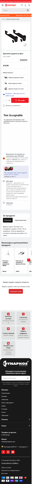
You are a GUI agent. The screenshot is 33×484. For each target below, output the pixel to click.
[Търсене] (28, 10)
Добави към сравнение (12, 105)
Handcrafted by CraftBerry (9, 463)
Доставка (4, 473)
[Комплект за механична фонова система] (21, 253)
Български (23, 447)
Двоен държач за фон (15, 83)
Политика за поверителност (10, 470)
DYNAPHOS (23, 60)
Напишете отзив (15, 291)
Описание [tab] (7, 220)
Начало (3, 19)
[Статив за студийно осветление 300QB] (8, 253)
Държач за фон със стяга (16, 89)
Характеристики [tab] (20, 220)
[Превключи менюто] (2, 5)
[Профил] (25, 5)
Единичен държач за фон (16, 77)
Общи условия (6, 467)
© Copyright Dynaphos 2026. (10, 460)
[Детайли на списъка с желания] (22, 5)
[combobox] (15, 10)
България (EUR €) (10, 447)
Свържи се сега (9, 176)
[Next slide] (28, 260)
